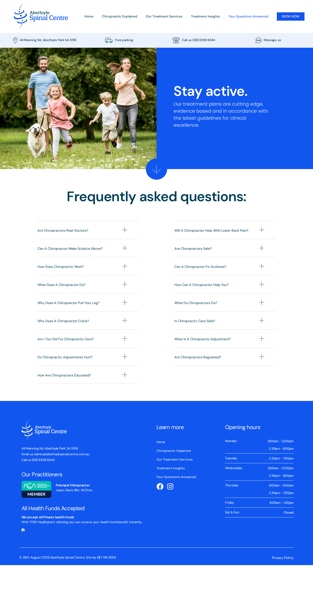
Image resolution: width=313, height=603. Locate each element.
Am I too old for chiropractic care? (65, 339)
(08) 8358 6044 (203, 40)
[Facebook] (160, 486)
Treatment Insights (205, 16)
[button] (88, 233)
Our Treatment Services (164, 16)
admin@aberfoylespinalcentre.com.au (61, 454)
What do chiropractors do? (195, 303)
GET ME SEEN (106, 557)
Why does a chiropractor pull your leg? (68, 303)
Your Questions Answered (248, 16)
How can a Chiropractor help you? (201, 285)
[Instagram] (170, 486)
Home (89, 16)
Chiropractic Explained (119, 16)
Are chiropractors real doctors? (62, 230)
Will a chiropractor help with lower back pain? (211, 230)
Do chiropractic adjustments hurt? (64, 357)
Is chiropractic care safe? (194, 321)
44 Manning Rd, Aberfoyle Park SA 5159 (48, 40)
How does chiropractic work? (60, 266)
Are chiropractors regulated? (197, 357)
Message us (272, 40)
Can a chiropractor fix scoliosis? (200, 266)
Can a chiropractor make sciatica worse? (69, 248)
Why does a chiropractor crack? (63, 321)
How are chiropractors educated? (64, 375)
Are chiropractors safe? (193, 248)
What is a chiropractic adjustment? (202, 339)
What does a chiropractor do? (61, 285)
